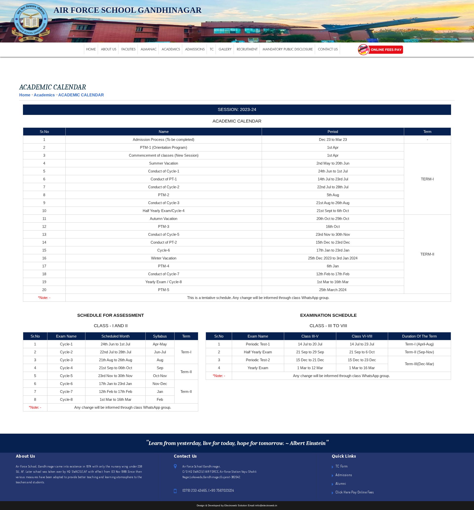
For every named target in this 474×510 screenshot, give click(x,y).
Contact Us (328, 49)
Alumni (341, 483)
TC (212, 49)
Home (91, 49)
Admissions (195, 49)
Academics (171, 49)
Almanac (149, 49)
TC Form (342, 466)
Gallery (225, 49)
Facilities (128, 49)
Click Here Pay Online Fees (355, 492)
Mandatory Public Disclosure (288, 49)
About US (108, 49)
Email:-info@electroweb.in (262, 505)
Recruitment (247, 49)
